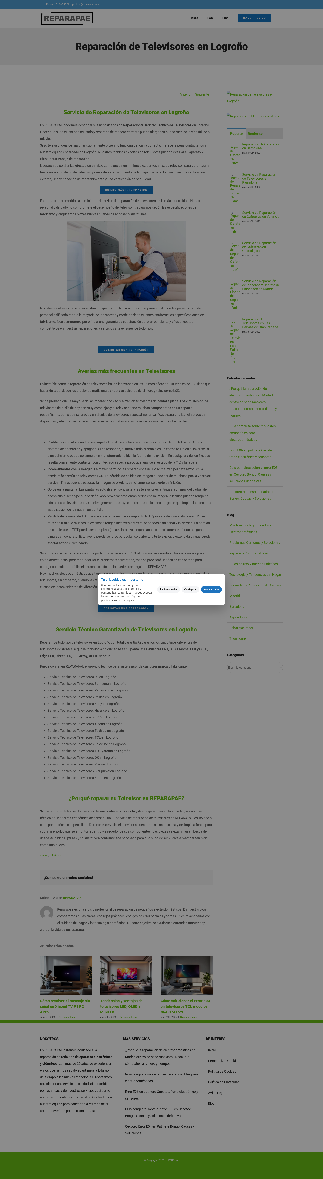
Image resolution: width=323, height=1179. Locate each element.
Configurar (190, 589)
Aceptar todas (211, 589)
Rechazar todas (169, 589)
